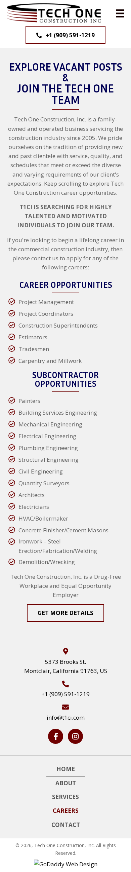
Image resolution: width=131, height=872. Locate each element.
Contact (65, 825)
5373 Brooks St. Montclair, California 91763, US (65, 666)
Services (65, 797)
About (65, 783)
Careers (66, 810)
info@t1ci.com (66, 717)
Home (65, 769)
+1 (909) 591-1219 (65, 694)
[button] (65, 35)
